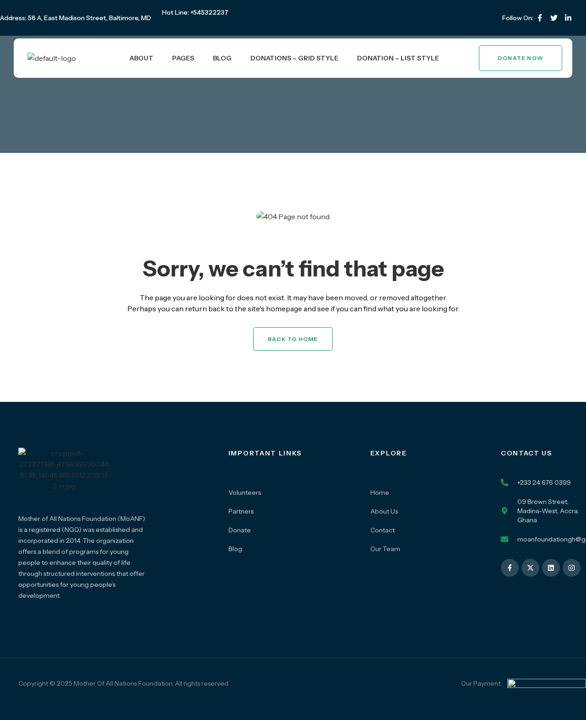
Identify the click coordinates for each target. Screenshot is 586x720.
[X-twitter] (530, 568)
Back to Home (293, 339)
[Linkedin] (551, 568)
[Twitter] (554, 18)
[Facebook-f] (539, 18)
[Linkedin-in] (568, 18)
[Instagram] (572, 568)
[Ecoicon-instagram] (582, 18)
